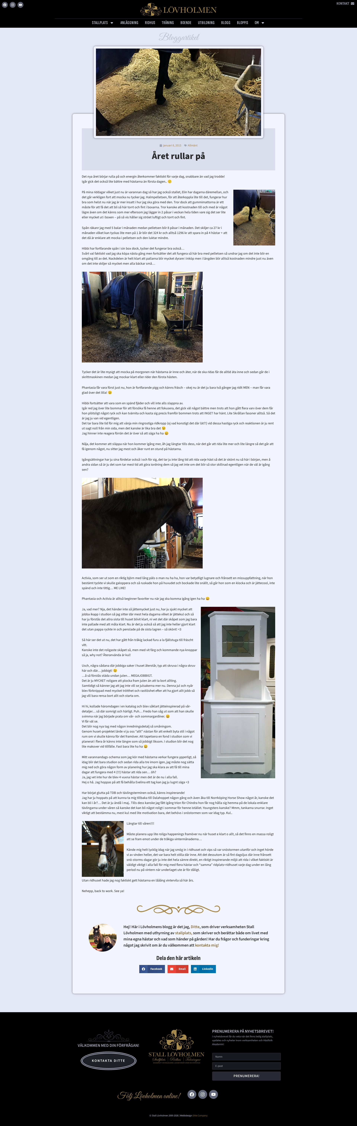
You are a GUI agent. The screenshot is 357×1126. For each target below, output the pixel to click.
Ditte (195, 927)
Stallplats (100, 22)
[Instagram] (13, 5)
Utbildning (206, 22)
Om (257, 22)
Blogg (226, 22)
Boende (186, 22)
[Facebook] (5, 5)
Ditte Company (200, 1115)
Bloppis (242, 22)
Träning (168, 22)
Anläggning (129, 22)
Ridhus (150, 22)
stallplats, (183, 933)
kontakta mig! (207, 945)
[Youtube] (20, 5)
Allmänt (192, 145)
